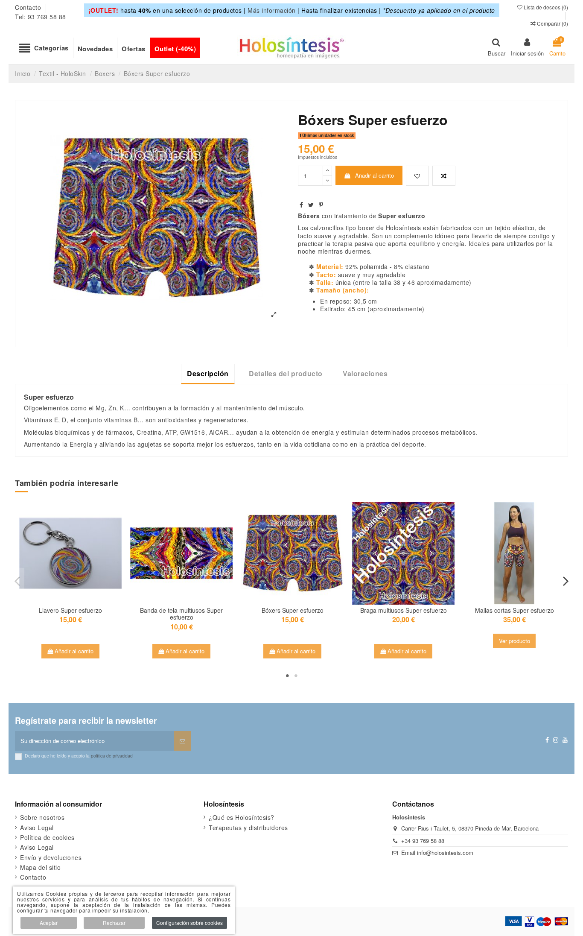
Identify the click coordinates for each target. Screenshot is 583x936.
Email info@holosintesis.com (437, 852)
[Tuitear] (311, 204)
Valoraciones (365, 373)
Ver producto (514, 641)
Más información (272, 10)
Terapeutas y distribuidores (248, 827)
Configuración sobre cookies (189, 922)
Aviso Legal (37, 827)
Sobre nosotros (42, 817)
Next (565, 581)
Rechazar (114, 922)
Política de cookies (47, 837)
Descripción (208, 373)
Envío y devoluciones (51, 857)
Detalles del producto (286, 373)
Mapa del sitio (40, 867)
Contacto (29, 7)
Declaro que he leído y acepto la (79, 755)
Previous (17, 581)
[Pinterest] (321, 204)
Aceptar (49, 922)
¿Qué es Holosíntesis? (241, 817)
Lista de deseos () (545, 7)
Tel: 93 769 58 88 (40, 16)
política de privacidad (112, 755)
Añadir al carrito (374, 175)
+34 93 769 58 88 (422, 841)
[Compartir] (301, 204)
